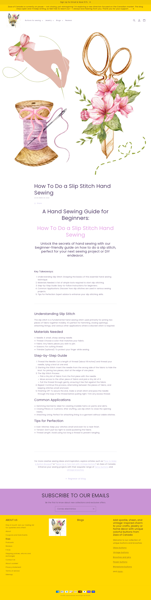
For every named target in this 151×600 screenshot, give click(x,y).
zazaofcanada (70, 595)
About (8, 531)
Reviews (9, 546)
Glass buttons (120, 547)
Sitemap (9, 574)
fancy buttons (101, 467)
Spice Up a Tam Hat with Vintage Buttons (76, 464)
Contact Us (10, 560)
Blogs (8, 539)
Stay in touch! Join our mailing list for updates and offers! (20, 526)
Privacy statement (13, 567)
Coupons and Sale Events (16, 535)
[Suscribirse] (93, 509)
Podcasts (10, 542)
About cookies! (12, 563)
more (120, 571)
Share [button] (39, 203)
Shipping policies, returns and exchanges (18, 554)
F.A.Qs (8, 550)
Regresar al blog (77, 478)
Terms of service (12, 571)
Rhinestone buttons (122, 566)
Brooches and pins (122, 557)
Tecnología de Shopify (83, 595)
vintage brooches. (75, 470)
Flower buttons (120, 562)
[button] (34, 20)
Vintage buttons (121, 552)
